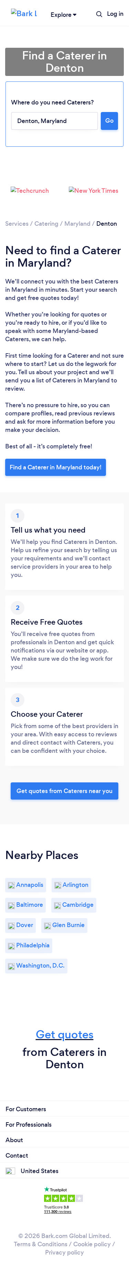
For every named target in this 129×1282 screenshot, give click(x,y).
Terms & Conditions (40, 1244)
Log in (115, 14)
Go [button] (109, 120)
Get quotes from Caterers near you (64, 791)
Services (17, 224)
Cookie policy (92, 1244)
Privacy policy (64, 1252)
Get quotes (65, 1034)
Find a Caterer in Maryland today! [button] (55, 467)
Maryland (77, 224)
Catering (46, 224)
